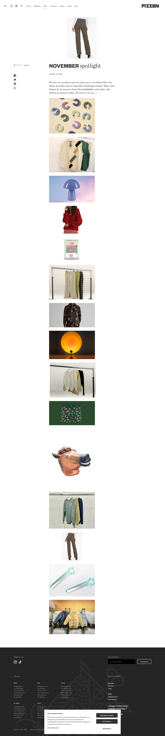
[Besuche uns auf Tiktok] (20, 661)
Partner (111, 686)
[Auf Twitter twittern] (15, 80)
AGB (110, 694)
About (69, 6)
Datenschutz (113, 696)
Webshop (37, 6)
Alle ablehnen (107, 721)
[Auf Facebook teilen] (15, 75)
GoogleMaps (17, 697)
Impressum (112, 699)
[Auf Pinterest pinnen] (15, 84)
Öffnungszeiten (18, 695)
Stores (62, 6)
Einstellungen (107, 728)
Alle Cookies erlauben (107, 715)
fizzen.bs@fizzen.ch (20, 693)
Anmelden (144, 661)
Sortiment (53, 6)
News (45, 6)
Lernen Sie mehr (53, 727)
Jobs (76, 6)
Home (29, 6)
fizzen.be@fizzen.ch (43, 693)
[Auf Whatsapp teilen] (15, 88)
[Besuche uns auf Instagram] (15, 661)
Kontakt (111, 683)
